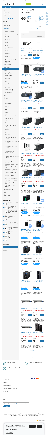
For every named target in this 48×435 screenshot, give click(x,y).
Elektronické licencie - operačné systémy (10, 126)
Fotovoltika (6, 100)
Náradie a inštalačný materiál (10, 31)
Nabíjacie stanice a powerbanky (10, 58)
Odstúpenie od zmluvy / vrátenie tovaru (10, 388)
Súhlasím (39, 426)
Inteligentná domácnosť (8, 103)
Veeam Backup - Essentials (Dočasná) (11, 140)
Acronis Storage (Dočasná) (9, 170)
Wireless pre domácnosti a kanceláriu (11, 34)
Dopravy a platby (6, 384)
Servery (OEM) (7, 128)
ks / (10, 246)
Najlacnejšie (32, 32)
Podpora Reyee (41, 414)
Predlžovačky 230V (8, 75)
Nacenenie (5, 381)
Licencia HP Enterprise (9, 131)
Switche (6, 38)
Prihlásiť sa (6, 406)
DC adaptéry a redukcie (9, 72)
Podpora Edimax (18, 415)
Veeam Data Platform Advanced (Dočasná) (10, 183)
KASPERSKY (7, 108)
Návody (4, 390)
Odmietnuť (32, 426)
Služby (5, 192)
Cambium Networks (8, 87)
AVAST (6, 112)
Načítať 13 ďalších (32, 350)
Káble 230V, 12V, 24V (8, 73)
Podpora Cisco (6, 412)
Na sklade (7, 11)
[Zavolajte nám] (47, 24)
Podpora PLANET (25, 415)
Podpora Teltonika (21, 414)
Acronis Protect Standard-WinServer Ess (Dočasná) (11, 144)
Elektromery (7, 61)
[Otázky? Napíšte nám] (47, 16)
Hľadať (28, 3)
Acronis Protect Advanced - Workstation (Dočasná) (10, 152)
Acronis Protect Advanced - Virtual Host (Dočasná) (12, 157)
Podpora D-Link (18, 412)
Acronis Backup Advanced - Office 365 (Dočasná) (11, 167)
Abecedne (23, 34)
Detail (30, 55)
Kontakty (4, 382)
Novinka (7, 14)
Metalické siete (6, 27)
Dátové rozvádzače (8, 92)
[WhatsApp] (47, 18)
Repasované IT (6, 191)
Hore (33, 357)
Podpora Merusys (7, 413)
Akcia (6, 12)
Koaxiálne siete (6, 101)
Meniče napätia (8, 76)
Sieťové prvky (6, 28)
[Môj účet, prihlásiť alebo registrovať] (47, 13)
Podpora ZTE (12, 415)
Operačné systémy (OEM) (9, 124)
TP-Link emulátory (40, 410)
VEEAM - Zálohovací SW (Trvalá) (10, 177)
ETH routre (7, 36)
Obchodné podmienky (7, 385)
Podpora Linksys (14, 414)
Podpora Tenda (24, 412)
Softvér (5, 104)
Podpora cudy (21, 413)
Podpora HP (35, 414)
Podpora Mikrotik (14, 410)
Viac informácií (14, 429)
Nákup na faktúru (23, 1)
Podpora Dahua (12, 412)
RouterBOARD (7, 39)
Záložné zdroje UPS (8, 69)
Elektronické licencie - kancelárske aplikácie (11, 116)
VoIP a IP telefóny (8, 86)
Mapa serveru (5, 391)
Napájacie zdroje (8, 64)
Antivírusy (7, 106)
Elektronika (6, 197)
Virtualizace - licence (8, 187)
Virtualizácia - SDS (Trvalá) (9, 175)
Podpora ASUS (41, 412)
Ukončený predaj (7, 195)
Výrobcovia (6, 194)
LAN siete (6, 30)
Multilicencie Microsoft (9, 118)
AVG (6, 111)
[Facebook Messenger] (47, 21)
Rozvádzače (6, 98)
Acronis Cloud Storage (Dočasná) (11, 169)
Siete (6, 122)
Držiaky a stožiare (7, 25)
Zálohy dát (7, 135)
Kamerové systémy (7, 94)
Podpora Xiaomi (20, 410)
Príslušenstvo (7, 45)
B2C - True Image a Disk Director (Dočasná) (10, 120)
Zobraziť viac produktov (32, 28)
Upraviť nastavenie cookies (30, 423)
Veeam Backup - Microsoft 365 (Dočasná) (10, 138)
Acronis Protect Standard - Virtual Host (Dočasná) (12, 150)
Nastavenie (9, 432)
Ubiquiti (6, 81)
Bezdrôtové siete (8, 55)
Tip (6, 15)
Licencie (6, 48)
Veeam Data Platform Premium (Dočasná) (10, 186)
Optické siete (6, 97)
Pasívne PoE (7, 66)
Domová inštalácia (8, 80)
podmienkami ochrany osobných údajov (20, 403)
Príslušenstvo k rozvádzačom (10, 90)
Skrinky (6, 50)
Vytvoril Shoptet (42, 420)
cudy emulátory (27, 413)
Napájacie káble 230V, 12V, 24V (10, 59)
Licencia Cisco (7, 134)
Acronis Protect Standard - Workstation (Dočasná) (12, 142)
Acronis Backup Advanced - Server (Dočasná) (11, 162)
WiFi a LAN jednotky (8, 52)
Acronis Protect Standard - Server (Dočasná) (11, 147)
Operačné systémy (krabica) (10, 174)
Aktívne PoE (7, 67)
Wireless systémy (8, 41)
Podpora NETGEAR (7, 414)
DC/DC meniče (7, 62)
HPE (6, 109)
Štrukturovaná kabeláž (9, 89)
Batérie (6, 70)
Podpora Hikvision (27, 410)
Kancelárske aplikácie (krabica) (10, 172)
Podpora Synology (40, 413)
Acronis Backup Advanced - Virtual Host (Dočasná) (12, 165)
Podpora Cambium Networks (33, 415)
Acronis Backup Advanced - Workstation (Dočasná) (10, 160)
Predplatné (7, 132)
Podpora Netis (30, 412)
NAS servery (7, 53)
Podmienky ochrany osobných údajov (9, 387)
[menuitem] (4, 7)
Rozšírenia (7, 44)
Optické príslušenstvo (9, 47)
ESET (6, 114)
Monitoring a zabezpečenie (10, 83)
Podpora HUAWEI (33, 413)
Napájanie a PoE (8, 56)
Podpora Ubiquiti (7, 410)
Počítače (5, 95)
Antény (5, 23)
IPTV (6, 84)
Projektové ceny (6, 379)
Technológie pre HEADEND (8, 189)
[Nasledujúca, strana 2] (33, 354)
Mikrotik (6, 33)
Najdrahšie (39, 32)
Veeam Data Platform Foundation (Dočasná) (11, 181)
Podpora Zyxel (35, 412)
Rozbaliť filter (10, 18)
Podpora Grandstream (29, 414)
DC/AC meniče (7, 78)
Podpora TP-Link (33, 410)
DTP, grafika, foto (8, 129)
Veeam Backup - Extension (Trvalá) (11, 178)
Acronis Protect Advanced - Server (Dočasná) (11, 155)
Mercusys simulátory (14, 413)
